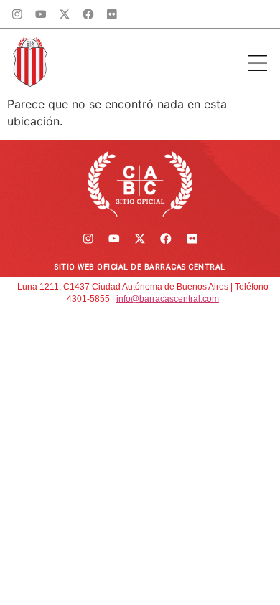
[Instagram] (17, 14)
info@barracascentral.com (167, 298)
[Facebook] (88, 14)
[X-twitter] (64, 14)
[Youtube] (40, 14)
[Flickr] (112, 14)
